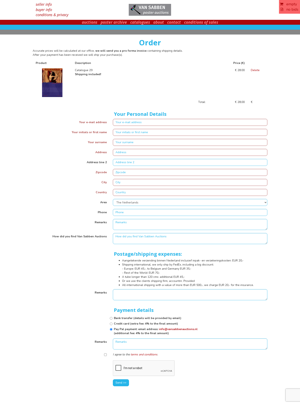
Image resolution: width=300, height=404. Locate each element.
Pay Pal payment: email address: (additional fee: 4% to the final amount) (156, 331)
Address (101, 152)
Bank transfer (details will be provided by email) (147, 318)
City (104, 182)
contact (174, 22)
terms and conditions (144, 354)
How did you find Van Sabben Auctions (79, 236)
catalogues (140, 22)
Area (103, 202)
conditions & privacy (52, 14)
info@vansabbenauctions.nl (178, 329)
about (158, 22)
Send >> (121, 383)
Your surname (97, 142)
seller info (44, 4)
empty (290, 4)
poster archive (114, 22)
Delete (255, 70)
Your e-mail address (93, 122)
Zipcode (101, 172)
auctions (89, 22)
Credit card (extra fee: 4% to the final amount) (146, 324)
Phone (102, 212)
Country (101, 192)
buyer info (44, 9)
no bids (290, 9)
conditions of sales (201, 22)
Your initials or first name (89, 132)
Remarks (101, 222)
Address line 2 (97, 162)
